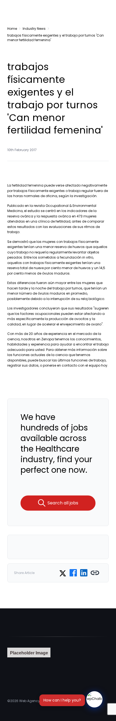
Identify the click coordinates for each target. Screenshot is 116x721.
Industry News (34, 28)
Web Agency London (36, 701)
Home (12, 28)
